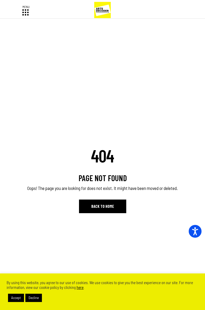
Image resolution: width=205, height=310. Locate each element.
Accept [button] (16, 298)
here (80, 287)
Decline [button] (34, 298)
